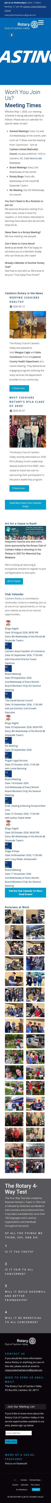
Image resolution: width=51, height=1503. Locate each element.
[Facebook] (11, 35)
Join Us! (36, 1489)
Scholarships (35, 1480)
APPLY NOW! (14, 581)
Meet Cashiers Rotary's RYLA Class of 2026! (27, 401)
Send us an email (14, 247)
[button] (41, 22)
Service (24, 1480)
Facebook (21, 1463)
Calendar (24, 1484)
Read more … (20, 388)
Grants (15, 1484)
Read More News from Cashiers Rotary (26, 505)
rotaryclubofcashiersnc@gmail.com (20, 15)
